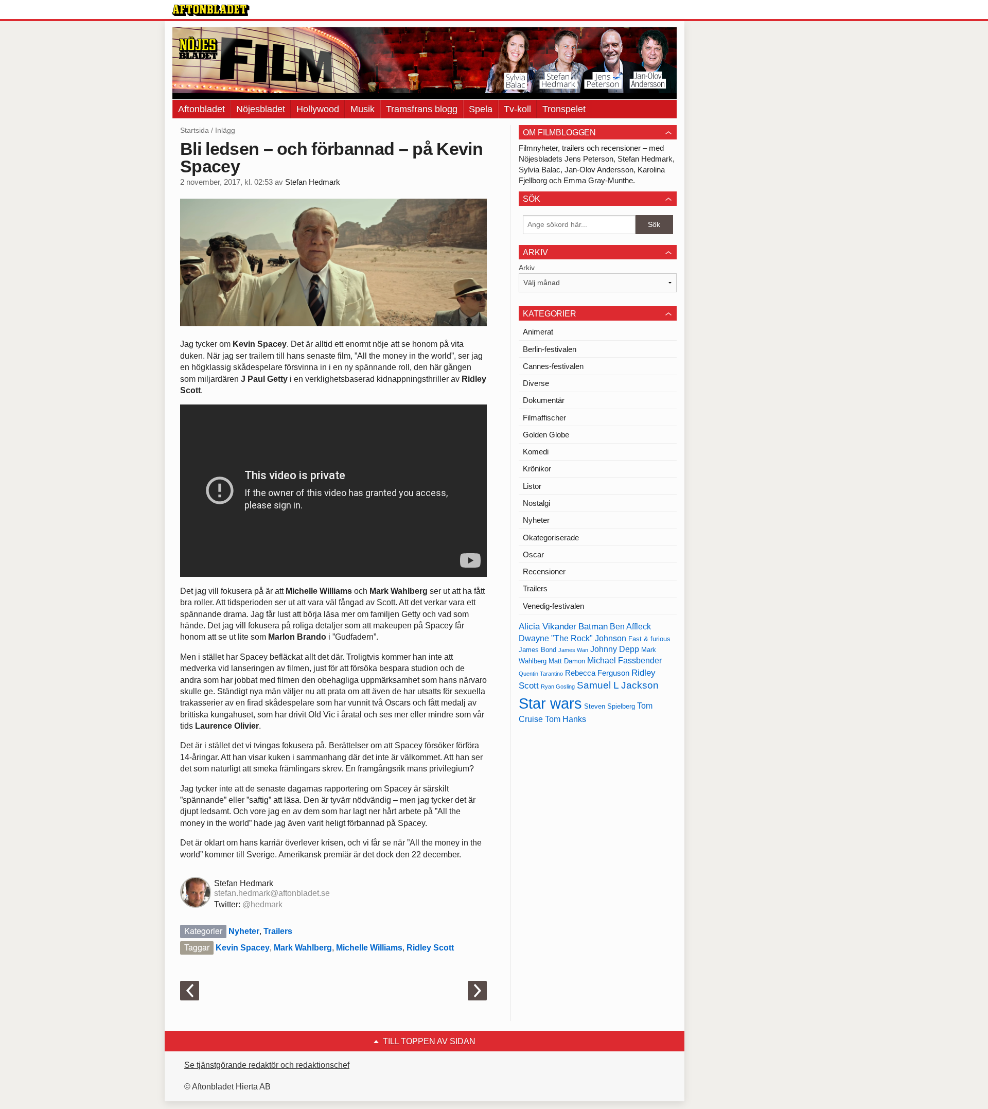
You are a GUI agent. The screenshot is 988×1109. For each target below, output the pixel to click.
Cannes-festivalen (553, 366)
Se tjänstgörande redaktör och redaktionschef (266, 1065)
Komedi (536, 451)
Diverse (536, 383)
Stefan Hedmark (312, 182)
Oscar (533, 554)
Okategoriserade (551, 537)
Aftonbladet (201, 109)
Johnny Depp (614, 649)
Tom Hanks (565, 719)
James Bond (537, 650)
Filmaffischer (544, 417)
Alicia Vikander (547, 626)
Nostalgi (536, 503)
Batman (593, 626)
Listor (532, 486)
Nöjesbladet (260, 109)
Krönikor (537, 468)
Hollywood (317, 109)
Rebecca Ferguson (597, 673)
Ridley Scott (430, 947)
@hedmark (262, 904)
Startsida (194, 130)
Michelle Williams (369, 947)
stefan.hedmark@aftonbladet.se (272, 893)
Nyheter (243, 931)
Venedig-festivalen (553, 606)
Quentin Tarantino (541, 674)
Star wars (550, 703)
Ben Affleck (630, 626)
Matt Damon (567, 661)
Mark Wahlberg (303, 947)
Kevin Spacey (243, 947)
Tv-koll (517, 109)
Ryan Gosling (558, 686)
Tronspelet (564, 109)
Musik (362, 109)
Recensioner (544, 571)
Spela (480, 109)
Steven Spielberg (609, 706)
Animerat (538, 331)
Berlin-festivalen (549, 349)
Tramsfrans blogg (421, 109)
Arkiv (527, 267)
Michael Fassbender (624, 660)
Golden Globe (546, 434)
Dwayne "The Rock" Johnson (572, 638)
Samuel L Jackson (618, 685)
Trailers (277, 931)
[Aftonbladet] (211, 10)
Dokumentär (543, 400)
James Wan (573, 650)
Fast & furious (649, 639)
